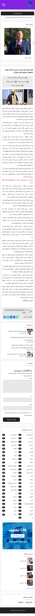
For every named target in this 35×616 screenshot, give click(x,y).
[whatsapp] (17, 319)
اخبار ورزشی (9, 448)
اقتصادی (25, 455)
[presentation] (31, 45)
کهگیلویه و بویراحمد (26, 506)
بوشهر (26, 461)
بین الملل (9, 461)
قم (10, 496)
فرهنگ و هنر (9, 492)
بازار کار (10, 458)
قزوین (26, 496)
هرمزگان (26, 517)
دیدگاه (30, 381)
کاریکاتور (26, 499)
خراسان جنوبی (26, 472)
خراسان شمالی (26, 475)
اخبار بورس (26, 444)
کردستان (10, 499)
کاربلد (3, 194)
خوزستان (10, 475)
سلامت (26, 482)
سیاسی (26, 486)
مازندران (26, 513)
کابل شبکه (20, 605)
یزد (26, 520)
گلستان (10, 506)
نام (31, 399)
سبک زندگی (10, 479)
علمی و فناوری (9, 489)
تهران (10, 465)
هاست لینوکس (17, 613)
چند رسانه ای (26, 468)
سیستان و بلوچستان (10, 486)
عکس (26, 489)
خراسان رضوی (10, 472)
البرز (9, 455)
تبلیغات (26, 465)
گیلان (26, 510)
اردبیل (26, 451)
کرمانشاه (10, 503)
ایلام (26, 458)
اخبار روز (26, 448)
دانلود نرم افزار (29, 605)
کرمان (26, 503)
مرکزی (10, 513)
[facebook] (14, 319)
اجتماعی (25, 441)
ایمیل (30, 407)
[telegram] (8, 319)
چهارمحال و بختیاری (10, 468)
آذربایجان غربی (10, 437)
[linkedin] (11, 319)
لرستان (10, 510)
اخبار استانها (10, 441)
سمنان (9, 482)
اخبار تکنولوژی (10, 444)
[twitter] (4, 319)
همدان (19, 84)
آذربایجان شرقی (26, 437)
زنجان (26, 479)
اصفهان (10, 451)
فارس (26, 492)
